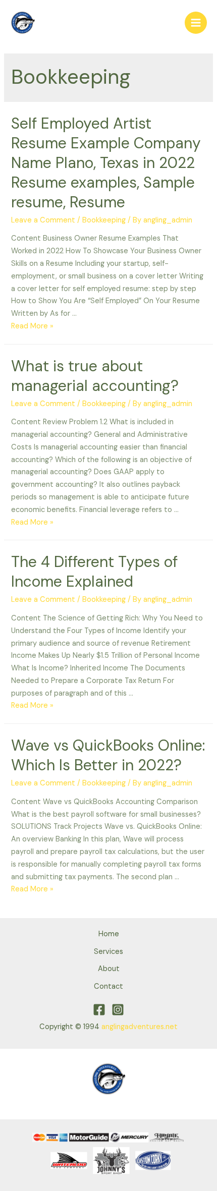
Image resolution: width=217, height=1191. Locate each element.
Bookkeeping (104, 220)
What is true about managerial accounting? (95, 375)
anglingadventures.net (139, 1027)
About (109, 969)
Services (108, 951)
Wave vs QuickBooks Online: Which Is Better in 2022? (108, 755)
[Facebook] (99, 1009)
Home (108, 934)
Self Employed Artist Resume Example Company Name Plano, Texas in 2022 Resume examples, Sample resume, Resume (106, 163)
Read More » (32, 326)
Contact (108, 986)
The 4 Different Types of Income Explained (94, 571)
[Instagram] (118, 1009)
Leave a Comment (43, 220)
